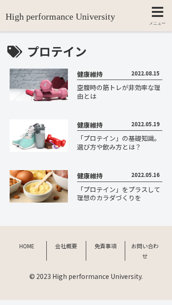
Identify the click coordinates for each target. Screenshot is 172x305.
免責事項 (105, 246)
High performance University (60, 16)
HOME (26, 246)
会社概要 (66, 246)
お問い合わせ (145, 251)
